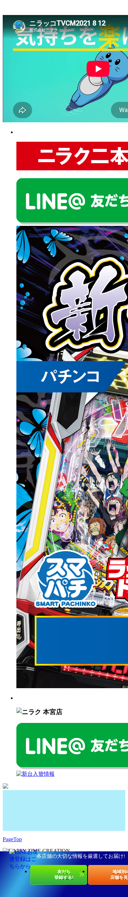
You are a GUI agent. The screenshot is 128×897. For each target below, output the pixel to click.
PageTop (12, 839)
